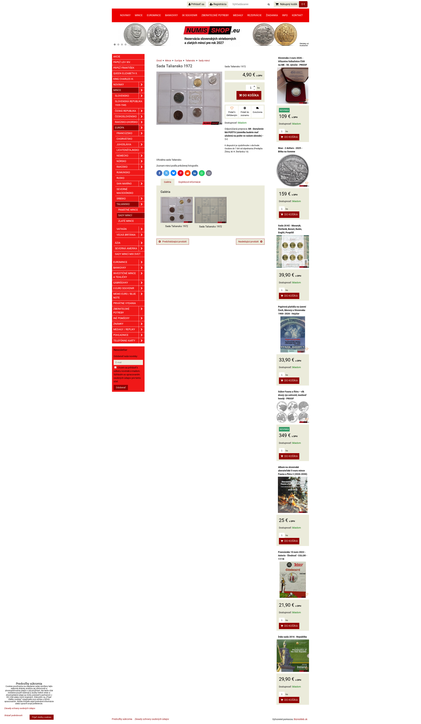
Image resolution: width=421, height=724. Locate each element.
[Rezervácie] (210, 46)
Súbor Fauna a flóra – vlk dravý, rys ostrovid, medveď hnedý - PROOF (292, 395)
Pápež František (123, 67)
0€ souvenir (189, 15)
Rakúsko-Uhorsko (126, 122)
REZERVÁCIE (254, 15)
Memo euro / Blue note (124, 295)
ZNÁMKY (118, 323)
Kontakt (297, 15)
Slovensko (122, 95)
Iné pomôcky (121, 318)
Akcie (116, 56)
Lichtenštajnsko (128, 150)
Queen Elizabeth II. (125, 73)
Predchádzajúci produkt (174, 241)
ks (286, 131)
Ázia (117, 242)
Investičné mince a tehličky (124, 275)
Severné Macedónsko (125, 191)
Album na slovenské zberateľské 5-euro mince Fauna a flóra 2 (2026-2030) (292, 470)
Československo (126, 116)
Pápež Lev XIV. (122, 62)
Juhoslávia (124, 144)
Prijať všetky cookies (41, 717)
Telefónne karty (124, 340)
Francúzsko (124, 133)
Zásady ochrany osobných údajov (152, 719)
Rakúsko (122, 166)
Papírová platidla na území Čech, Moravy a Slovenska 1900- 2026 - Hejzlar (292, 310)
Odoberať (121, 387)
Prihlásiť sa (197, 4)
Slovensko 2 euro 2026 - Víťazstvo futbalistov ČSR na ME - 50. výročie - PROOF (292, 61)
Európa (119, 127)
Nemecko (122, 155)
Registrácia (219, 4)
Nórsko (121, 161)
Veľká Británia (126, 234)
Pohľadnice (120, 335)
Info (285, 15)
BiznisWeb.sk (300, 719)
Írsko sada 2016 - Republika (292, 636)
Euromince (154, 15)
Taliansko (123, 204)
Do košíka (250, 95)
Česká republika (125, 110)
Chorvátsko (124, 138)
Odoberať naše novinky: (126, 356)
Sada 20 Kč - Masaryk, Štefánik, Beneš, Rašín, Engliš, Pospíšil (290, 229)
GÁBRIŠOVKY (120, 282)
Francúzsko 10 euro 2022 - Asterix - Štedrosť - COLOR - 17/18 (292, 555)
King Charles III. (123, 79)
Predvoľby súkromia (122, 719)
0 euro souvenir (123, 288)
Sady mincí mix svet (127, 254)
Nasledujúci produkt (248, 241)
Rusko (120, 178)
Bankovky (171, 15)
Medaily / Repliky (124, 329)
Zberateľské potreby (215, 15)
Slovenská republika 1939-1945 (128, 103)
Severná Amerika (126, 248)
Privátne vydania (124, 303)
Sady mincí (125, 215)
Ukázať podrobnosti (13, 715)
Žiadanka (272, 15)
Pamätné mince (128, 209)
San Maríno (124, 183)
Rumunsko (123, 172)
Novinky (125, 15)
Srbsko (121, 198)
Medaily (238, 15)
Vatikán (122, 229)
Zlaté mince (126, 221)
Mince (139, 15)
